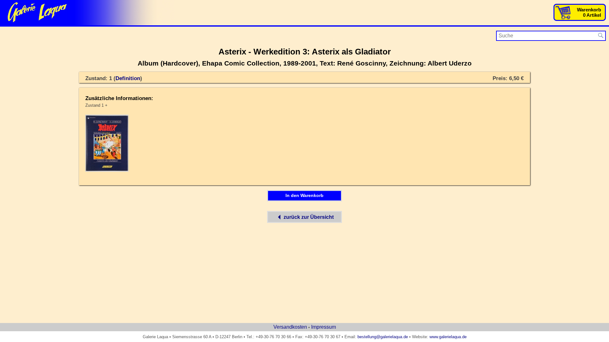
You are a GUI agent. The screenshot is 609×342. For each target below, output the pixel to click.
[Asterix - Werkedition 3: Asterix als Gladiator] (106, 170)
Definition (127, 78)
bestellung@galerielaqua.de (382, 336)
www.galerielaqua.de (448, 336)
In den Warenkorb (304, 195)
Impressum (323, 327)
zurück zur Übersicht (309, 216)
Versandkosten (290, 327)
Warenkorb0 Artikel (589, 12)
